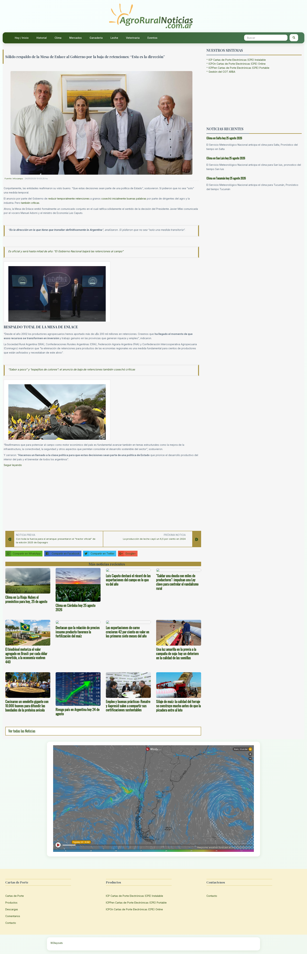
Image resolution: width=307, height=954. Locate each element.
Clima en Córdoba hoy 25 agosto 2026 (75, 607)
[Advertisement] (101, 498)
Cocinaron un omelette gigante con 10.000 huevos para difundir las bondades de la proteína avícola (27, 705)
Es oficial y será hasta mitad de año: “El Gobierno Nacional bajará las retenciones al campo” (65, 251)
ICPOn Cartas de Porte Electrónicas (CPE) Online (237, 63)
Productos (11, 902)
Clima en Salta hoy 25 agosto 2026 (224, 138)
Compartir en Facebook (66, 553)
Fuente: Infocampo (14, 178)
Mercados (75, 37)
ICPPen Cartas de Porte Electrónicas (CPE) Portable (239, 67)
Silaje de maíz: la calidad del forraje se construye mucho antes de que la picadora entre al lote (178, 705)
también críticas (30, 202)
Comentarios (12, 916)
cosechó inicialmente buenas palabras (123, 198)
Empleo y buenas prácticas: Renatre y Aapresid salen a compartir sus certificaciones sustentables (128, 705)
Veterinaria (133, 37)
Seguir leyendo (13, 465)
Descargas (11, 909)
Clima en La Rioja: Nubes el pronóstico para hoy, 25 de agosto (26, 599)
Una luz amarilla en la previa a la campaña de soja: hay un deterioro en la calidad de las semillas (177, 653)
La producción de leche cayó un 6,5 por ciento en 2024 (154, 538)
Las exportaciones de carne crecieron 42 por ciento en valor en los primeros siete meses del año (127, 631)
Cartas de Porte (14, 895)
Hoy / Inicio (22, 37)
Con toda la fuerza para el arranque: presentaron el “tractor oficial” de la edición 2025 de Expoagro (55, 540)
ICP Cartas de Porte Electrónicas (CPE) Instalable (237, 59)
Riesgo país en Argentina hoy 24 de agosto (77, 711)
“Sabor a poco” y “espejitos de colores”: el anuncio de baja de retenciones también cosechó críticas (71, 369)
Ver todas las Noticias (21, 731)
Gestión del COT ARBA (222, 71)
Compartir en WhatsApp (27, 553)
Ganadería (96, 37)
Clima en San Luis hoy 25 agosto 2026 (225, 158)
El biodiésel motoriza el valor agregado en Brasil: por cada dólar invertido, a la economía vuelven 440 (26, 655)
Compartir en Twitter (102, 553)
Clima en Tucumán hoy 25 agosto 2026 (226, 178)
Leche (114, 37)
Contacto (10, 922)
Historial (41, 37)
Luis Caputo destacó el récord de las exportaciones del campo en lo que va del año (128, 580)
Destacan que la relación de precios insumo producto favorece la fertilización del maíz (78, 631)
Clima (58, 37)
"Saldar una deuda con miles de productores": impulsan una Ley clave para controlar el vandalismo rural (177, 582)
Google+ (130, 553)
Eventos (152, 37)
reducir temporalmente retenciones (69, 198)
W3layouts (56, 942)
